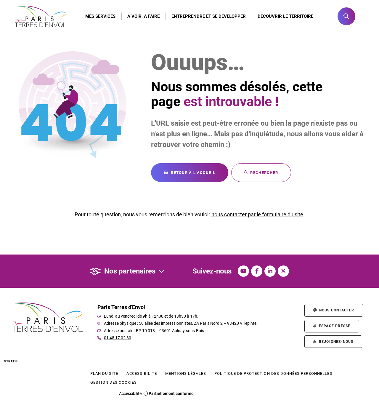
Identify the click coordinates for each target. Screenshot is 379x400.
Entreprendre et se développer (208, 16)
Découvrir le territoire (285, 16)
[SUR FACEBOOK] (257, 271)
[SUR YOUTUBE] (243, 271)
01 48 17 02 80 (117, 337)
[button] (346, 16)
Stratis (10, 361)
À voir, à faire (143, 16)
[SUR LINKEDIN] (270, 271)
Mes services (100, 16)
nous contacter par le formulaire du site (257, 214)
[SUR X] (283, 271)
